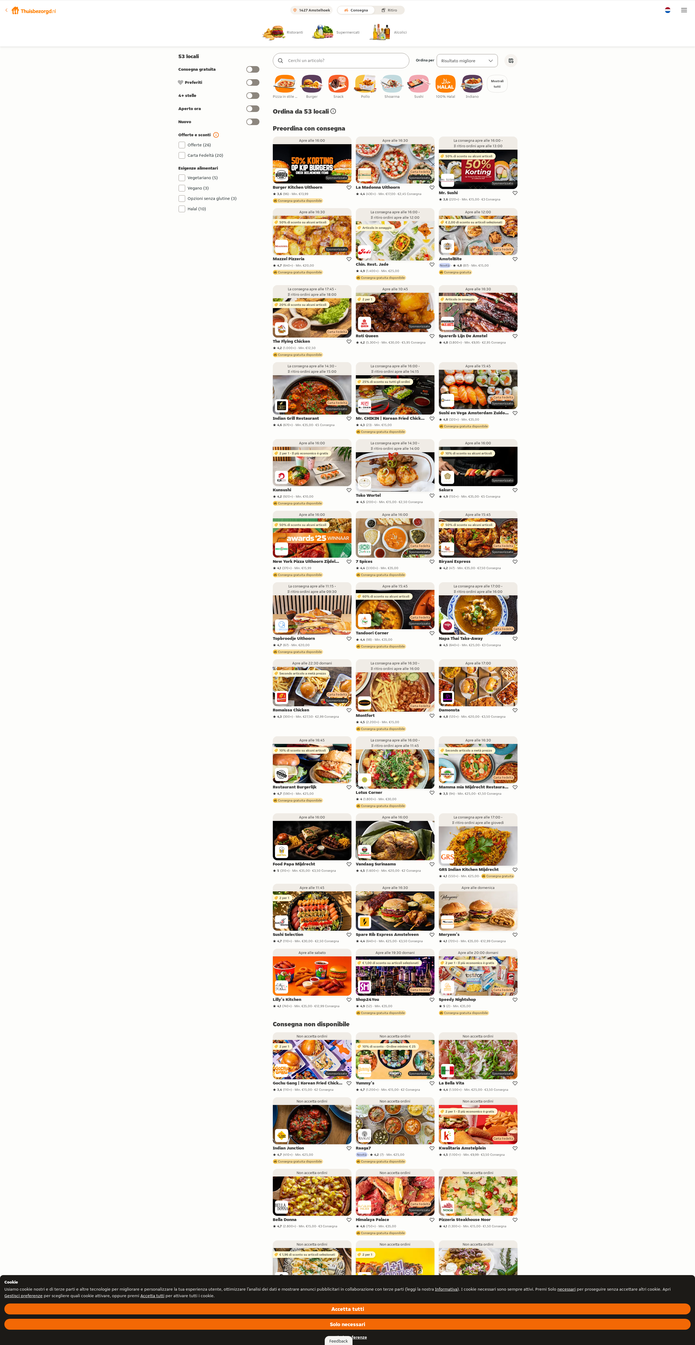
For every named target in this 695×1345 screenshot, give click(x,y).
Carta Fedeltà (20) (205, 155)
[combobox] (346, 60)
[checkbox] (285, 87)
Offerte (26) (199, 145)
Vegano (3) (198, 188)
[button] (30, 10)
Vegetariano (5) (203, 178)
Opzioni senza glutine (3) (212, 198)
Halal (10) (197, 209)
